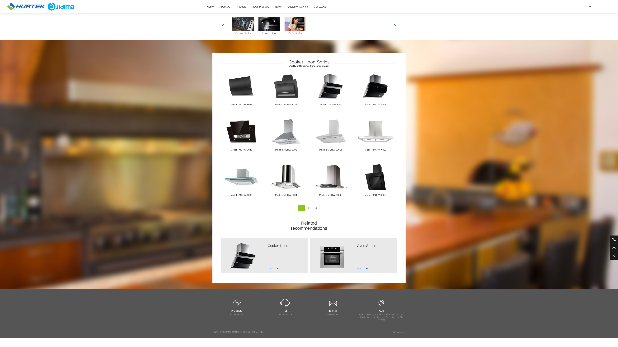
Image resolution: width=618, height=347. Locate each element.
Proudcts (241, 6)
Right (395, 26)
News (278, 6)
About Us (225, 6)
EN (597, 6)
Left (223, 26)
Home (210, 6)
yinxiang (400, 332)
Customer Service (297, 6)
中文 (591, 6)
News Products (260, 6)
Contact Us (320, 6)
